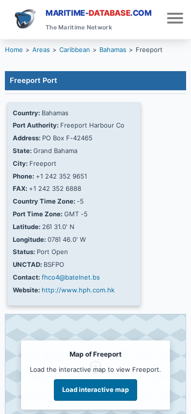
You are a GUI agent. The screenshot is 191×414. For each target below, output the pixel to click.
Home (14, 49)
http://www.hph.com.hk (78, 290)
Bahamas (112, 49)
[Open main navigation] (175, 19)
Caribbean (74, 49)
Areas (41, 49)
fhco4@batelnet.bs (71, 277)
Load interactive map (95, 389)
